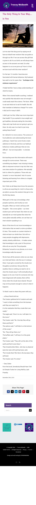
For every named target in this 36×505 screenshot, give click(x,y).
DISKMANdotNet (25, 455)
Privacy (24, 449)
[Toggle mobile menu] (32, 5)
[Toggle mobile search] (32, 7)
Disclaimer (18, 452)
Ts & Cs (30, 449)
